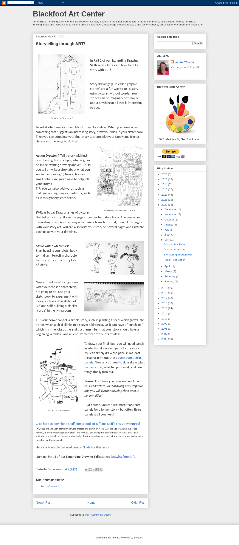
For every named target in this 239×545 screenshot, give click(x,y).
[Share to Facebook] (97, 469)
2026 (164, 174)
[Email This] (87, 469)
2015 (164, 308)
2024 (164, 184)
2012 (164, 318)
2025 (164, 179)
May (167, 239)
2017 (164, 298)
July (167, 229)
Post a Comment (50, 486)
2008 (164, 328)
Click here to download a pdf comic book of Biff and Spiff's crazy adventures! (88, 424)
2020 (164, 204)
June (167, 234)
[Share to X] (94, 469)
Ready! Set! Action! (175, 259)
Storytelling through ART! (178, 254)
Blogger (138, 537)
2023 (164, 189)
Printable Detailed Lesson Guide (69, 447)
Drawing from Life (123, 457)
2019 (164, 287)
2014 (164, 313)
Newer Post (43, 502)
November (171, 214)
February (170, 276)
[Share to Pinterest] (101, 469)
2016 (164, 303)
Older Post (138, 502)
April (167, 266)
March (168, 271)
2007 (164, 333)
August (168, 224)
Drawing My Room (175, 244)
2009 (164, 323)
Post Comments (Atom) (98, 514)
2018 (164, 292)
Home (91, 502)
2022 (164, 194)
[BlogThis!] (90, 469)
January (169, 281)
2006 (164, 338)
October (169, 219)
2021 (164, 199)
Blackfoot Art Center (69, 14)
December (171, 209)
